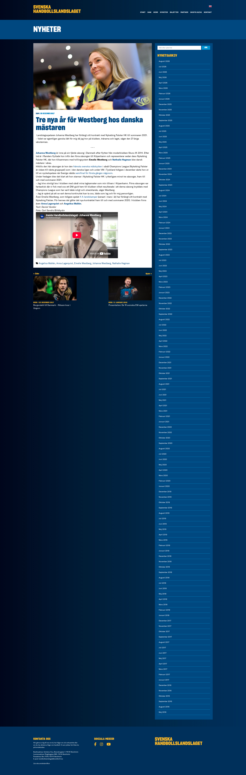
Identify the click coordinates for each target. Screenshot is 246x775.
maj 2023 (163, 271)
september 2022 (165, 314)
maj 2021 (162, 400)
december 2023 (165, 233)
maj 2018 (162, 594)
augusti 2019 (164, 513)
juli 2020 (162, 454)
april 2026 (163, 83)
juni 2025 (163, 136)
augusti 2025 (164, 126)
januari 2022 (164, 357)
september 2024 (165, 185)
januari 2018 (164, 615)
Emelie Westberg (82, 263)
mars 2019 (163, 540)
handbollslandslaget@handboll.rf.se (51, 759)
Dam (37, 114)
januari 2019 (164, 551)
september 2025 (165, 120)
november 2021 (165, 368)
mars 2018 (163, 604)
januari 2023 (164, 292)
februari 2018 (164, 610)
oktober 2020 (164, 438)
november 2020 (165, 432)
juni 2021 (163, 395)
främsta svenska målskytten (87, 166)
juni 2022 (163, 330)
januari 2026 (164, 99)
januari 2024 (164, 228)
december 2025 (165, 104)
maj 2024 (163, 206)
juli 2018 (162, 583)
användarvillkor (44, 763)
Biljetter (174, 12)
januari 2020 (164, 486)
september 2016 (165, 701)
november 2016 (165, 690)
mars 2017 (163, 669)
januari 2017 (164, 680)
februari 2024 (164, 222)
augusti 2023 (164, 255)
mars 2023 (163, 282)
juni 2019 (163, 524)
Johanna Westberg (102, 263)
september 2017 (165, 637)
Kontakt (208, 12)
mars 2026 (163, 88)
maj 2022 (163, 335)
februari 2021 (164, 416)
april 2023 (163, 276)
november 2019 (165, 497)
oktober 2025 (164, 115)
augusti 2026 (164, 61)
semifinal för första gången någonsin (93, 173)
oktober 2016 (164, 696)
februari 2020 (164, 481)
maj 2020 (163, 465)
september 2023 (165, 249)
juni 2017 (162, 653)
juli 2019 (162, 518)
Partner (184, 12)
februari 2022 (164, 352)
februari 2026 (164, 93)
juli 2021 (162, 389)
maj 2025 (163, 142)
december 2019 (165, 491)
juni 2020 (163, 459)
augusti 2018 (164, 577)
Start (142, 12)
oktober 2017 (164, 631)
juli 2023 (162, 260)
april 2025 (163, 147)
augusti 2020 (164, 448)
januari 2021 (164, 421)
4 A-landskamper (88, 196)
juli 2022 (162, 325)
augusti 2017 (164, 642)
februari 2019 (164, 545)
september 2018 (165, 572)
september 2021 (165, 378)
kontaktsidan (39, 747)
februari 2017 (164, 674)
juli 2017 (162, 647)
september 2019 (165, 508)
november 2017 (165, 626)
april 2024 (163, 212)
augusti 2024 (164, 190)
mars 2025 (163, 153)
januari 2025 (164, 163)
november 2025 (165, 109)
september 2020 (165, 443)
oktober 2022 (164, 309)
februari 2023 (164, 287)
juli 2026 (162, 66)
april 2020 (163, 470)
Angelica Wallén (47, 263)
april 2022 (163, 341)
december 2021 (165, 362)
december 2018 (165, 556)
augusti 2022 (164, 319)
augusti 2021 (164, 384)
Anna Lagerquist (64, 263)
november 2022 (165, 303)
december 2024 (165, 169)
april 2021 (163, 405)
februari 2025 (164, 158)
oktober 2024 (164, 179)
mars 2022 (163, 346)
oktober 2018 (164, 567)
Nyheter (164, 12)
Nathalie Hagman (121, 263)
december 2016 (165, 685)
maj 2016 (162, 712)
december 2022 (165, 298)
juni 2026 (163, 72)
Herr (155, 12)
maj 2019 (162, 529)
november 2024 (165, 174)
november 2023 (165, 239)
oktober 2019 (164, 502)
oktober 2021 (164, 373)
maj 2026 (163, 77)
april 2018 (163, 599)
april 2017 (163, 664)
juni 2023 (163, 265)
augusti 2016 (164, 707)
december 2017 (165, 621)
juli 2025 (162, 131)
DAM (149, 12)
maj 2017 (162, 658)
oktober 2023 (164, 244)
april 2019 (163, 534)
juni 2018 (163, 588)
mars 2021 (163, 411)
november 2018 (165, 561)
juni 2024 (163, 201)
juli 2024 (162, 196)
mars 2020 (163, 475)
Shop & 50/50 (196, 12)
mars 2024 (163, 217)
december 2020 (165, 427)
